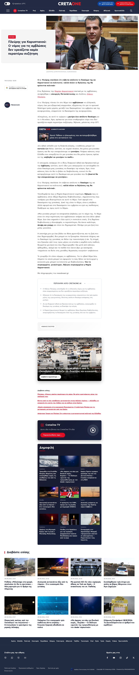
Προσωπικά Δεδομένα (26, 668)
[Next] (97, 359)
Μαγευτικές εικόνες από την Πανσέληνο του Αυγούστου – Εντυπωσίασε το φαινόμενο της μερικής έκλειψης (18, 624)
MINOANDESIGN (129, 669)
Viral (91, 641)
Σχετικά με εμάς (53, 668)
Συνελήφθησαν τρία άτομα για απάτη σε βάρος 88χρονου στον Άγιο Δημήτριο (117, 584)
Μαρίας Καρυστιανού (64, 91)
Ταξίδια (76, 641)
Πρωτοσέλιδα (119, 10)
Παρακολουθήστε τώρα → (52, 435)
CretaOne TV (23, 10)
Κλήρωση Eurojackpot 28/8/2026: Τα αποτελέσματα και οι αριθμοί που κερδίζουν (119, 623)
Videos (114, 641)
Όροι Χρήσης (40, 668)
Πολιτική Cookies (10, 668)
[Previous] (41, 359)
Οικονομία (85, 10)
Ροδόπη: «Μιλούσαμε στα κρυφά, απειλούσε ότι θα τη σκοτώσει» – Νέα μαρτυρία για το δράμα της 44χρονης (18, 585)
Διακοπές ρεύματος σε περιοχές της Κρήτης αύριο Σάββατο (89, 505)
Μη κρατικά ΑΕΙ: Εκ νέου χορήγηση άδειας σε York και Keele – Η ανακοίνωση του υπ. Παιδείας (86, 584)
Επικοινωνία (8, 671)
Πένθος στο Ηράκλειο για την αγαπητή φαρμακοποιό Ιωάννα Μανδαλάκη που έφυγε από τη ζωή (68, 534)
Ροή (34, 10)
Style (97, 641)
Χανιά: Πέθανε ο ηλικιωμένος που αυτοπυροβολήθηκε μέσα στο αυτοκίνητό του (73, 137)
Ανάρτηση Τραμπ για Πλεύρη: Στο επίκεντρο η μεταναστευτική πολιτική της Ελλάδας (69, 413)
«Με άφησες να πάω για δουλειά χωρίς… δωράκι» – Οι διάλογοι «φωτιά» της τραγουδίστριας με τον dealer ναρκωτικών (85, 624)
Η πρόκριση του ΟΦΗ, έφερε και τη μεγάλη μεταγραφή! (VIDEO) (68, 505)
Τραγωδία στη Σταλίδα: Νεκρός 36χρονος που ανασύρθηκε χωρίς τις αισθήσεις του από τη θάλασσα (48, 476)
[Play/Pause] (69, 359)
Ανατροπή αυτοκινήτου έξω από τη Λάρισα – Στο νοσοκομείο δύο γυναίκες (53, 584)
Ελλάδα (51, 10)
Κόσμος (96, 10)
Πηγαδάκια (73, 10)
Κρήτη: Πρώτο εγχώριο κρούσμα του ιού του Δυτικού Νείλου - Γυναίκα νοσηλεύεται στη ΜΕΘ (89, 476)
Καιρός (108, 641)
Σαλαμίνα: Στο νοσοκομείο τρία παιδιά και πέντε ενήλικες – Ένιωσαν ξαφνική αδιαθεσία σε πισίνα (51, 624)
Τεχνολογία (85, 641)
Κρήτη (42, 10)
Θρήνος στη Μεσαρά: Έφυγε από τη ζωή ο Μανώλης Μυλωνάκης (47, 531)
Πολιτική (62, 10)
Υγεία (102, 641)
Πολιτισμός (60, 641)
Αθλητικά (107, 10)
